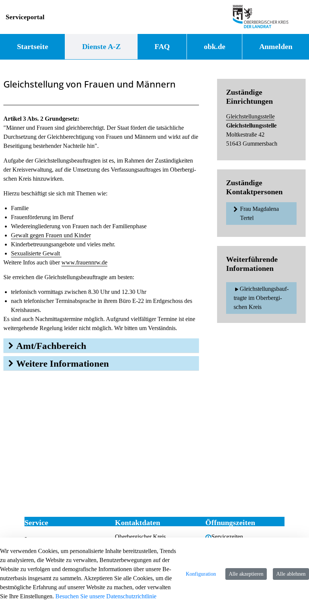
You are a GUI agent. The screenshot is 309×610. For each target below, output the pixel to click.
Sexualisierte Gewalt (36, 253)
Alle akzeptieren (246, 574)
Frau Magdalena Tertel (259, 213)
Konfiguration (201, 574)
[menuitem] (32, 46)
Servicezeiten (227, 536)
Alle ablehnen (291, 574)
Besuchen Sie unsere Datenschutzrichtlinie (105, 596)
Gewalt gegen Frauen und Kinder (51, 235)
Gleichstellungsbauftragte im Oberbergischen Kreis (261, 298)
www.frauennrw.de (84, 262)
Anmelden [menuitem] (275, 46)
